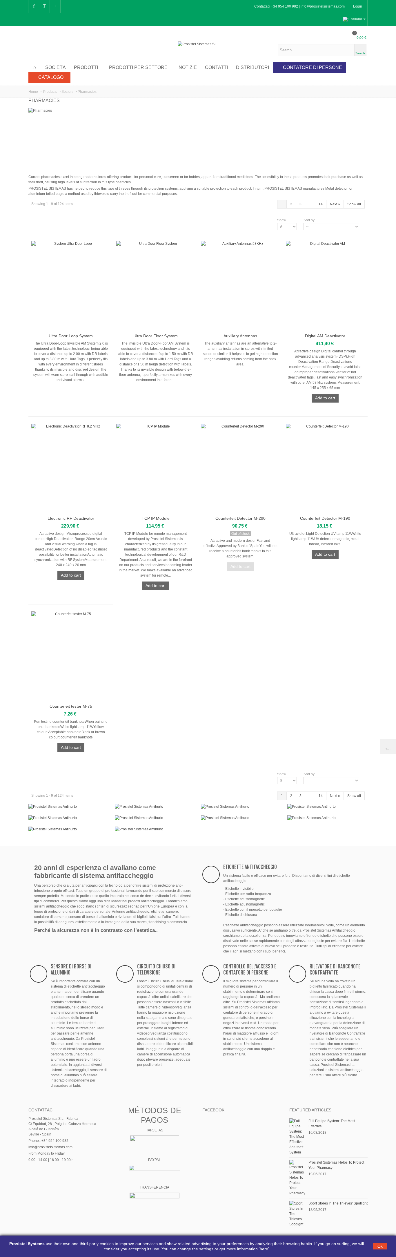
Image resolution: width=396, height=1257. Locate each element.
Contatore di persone (312, 67)
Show (281, 220)
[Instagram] (65, 6)
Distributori (252, 67)
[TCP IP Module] (155, 469)
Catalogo (50, 77)
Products (50, 92)
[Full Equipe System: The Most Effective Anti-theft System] (297, 1136)
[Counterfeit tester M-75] (70, 656)
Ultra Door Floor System (155, 336)
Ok (380, 1246)
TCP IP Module (156, 518)
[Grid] (34, 220)
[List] (42, 220)
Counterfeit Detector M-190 (325, 518)
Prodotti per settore (138, 67)
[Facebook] (33, 6)
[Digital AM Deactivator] (325, 286)
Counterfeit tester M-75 (71, 706)
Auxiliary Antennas (240, 336)
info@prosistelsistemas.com (50, 1147)
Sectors (67, 92)
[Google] (55, 6)
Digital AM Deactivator (325, 336)
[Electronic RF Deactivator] (70, 469)
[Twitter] (44, 6)
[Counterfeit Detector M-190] (325, 469)
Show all (354, 204)
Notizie (188, 67)
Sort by (309, 220)
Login (357, 6)
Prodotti (86, 67)
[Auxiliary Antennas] (240, 286)
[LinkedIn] (76, 6)
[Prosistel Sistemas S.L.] (198, 44)
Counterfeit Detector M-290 (240, 518)
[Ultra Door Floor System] (155, 286)
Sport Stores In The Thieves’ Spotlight (338, 1203)
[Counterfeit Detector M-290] (240, 469)
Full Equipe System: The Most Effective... (331, 1123)
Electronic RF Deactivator (71, 518)
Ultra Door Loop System (71, 336)
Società (55, 67)
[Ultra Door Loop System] (70, 286)
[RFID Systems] (155, 829)
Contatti (216, 67)
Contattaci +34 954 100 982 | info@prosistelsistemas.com (299, 6)
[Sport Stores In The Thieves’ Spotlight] (297, 1213)
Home (33, 92)
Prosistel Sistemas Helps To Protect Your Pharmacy (336, 1165)
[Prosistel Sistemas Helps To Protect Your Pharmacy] (297, 1178)
